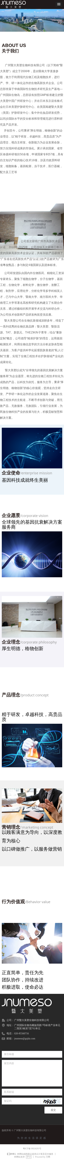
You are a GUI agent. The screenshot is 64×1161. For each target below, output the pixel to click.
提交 (53, 1110)
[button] (58, 4)
